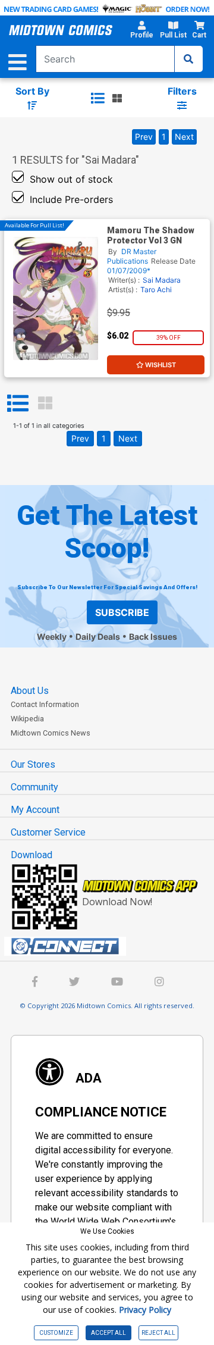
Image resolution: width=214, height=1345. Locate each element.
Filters (182, 91)
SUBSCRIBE (122, 612)
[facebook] (35, 982)
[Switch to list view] (97, 98)
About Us (30, 690)
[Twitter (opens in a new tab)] (74, 982)
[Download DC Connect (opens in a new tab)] (112, 946)
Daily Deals (97, 636)
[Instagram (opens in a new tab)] (159, 982)
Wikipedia (27, 718)
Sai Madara (162, 280)
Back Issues (153, 636)
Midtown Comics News (50, 732)
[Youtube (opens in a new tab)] (117, 982)
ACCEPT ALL (108, 1333)
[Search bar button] (188, 59)
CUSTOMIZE (56, 1333)
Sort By (32, 91)
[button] (141, 31)
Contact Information (45, 704)
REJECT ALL (158, 1333)
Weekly (52, 636)
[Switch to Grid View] (45, 403)
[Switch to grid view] (117, 98)
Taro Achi (156, 289)
